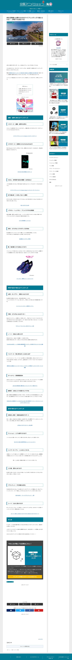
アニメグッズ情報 (10, 581)
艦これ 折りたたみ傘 (25, 205)
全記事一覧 (51, 658)
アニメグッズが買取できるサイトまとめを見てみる (25, 576)
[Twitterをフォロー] (20, 610)
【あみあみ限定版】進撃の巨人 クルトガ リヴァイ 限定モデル (24, 385)
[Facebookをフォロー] (29, 610)
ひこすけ (59, 48)
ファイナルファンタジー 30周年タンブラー (25, 306)
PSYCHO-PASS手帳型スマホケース (25, 171)
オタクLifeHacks (52, 179)
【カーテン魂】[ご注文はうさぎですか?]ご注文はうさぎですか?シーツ (25, 513)
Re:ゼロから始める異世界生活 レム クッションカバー (25, 442)
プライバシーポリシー (51, 657)
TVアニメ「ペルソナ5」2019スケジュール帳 (25, 326)
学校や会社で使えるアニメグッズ (25, 90)
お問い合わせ (18, 657)
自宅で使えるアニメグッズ (24, 91)
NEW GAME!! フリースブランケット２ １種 (25, 495)
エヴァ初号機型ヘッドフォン (25, 220)
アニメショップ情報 (53, 163)
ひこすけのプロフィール (34, 657)
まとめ (20, 93)
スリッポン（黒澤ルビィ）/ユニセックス (25, 278)
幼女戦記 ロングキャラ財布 (24, 239)
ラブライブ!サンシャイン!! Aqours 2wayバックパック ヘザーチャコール (24, 190)
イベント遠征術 (52, 176)
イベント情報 (52, 174)
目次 (23, 86)
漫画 (50, 182)
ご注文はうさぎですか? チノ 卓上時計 (25, 425)
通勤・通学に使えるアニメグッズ (25, 88)
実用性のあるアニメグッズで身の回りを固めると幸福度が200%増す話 (23, 73)
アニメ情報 (51, 165)
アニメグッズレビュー (53, 157)
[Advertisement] (25, 55)
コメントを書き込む (25, 646)
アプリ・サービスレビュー (54, 168)
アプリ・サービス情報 (53, 171)
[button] (67, 64)
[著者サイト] (11, 610)
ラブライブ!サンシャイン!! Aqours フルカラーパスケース (25, 136)
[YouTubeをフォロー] (38, 610)
